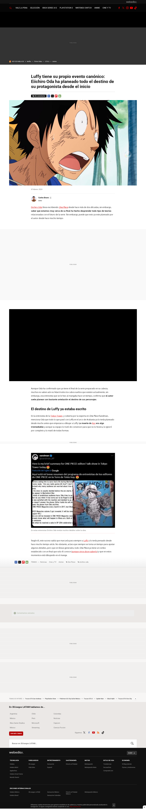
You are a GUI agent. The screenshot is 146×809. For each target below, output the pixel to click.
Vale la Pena (21, 8)
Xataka (12, 764)
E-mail (59, 96)
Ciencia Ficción (59, 728)
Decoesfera (107, 767)
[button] (45, 197)
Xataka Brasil (14, 795)
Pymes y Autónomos (128, 767)
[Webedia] (131, 1)
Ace (93, 423)
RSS (98, 732)
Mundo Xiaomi (14, 777)
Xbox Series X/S (49, 8)
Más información (75, 806)
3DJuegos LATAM (34, 792)
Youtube (131, 8)
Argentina (13, 714)
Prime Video (38, 61)
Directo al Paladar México (71, 793)
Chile (34, 714)
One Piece (71, 562)
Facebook (119, 8)
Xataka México (14, 792)
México (12, 718)
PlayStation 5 (66, 8)
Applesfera (13, 771)
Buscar (132, 743)
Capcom (57, 723)
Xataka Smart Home (16, 774)
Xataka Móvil (14, 767)
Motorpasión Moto (90, 767)
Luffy (86, 540)
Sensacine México (53, 792)
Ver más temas (16, 733)
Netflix (29, 61)
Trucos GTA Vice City (125, 699)
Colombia (57, 714)
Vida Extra (32, 767)
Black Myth (111, 699)
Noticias (43, 562)
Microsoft (35, 723)
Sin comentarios (40, 96)
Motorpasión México (91, 792)
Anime (97, 8)
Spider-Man (100, 699)
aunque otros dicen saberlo (84, 551)
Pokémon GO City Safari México (70, 699)
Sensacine (50, 764)
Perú (33, 718)
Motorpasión (89, 764)
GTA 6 (47, 61)
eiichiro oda (83, 562)
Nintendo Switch (84, 8)
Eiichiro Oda (36, 207)
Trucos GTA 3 (88, 699)
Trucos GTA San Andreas (33, 699)
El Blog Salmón (127, 764)
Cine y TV (107, 8)
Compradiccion (108, 771)
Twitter (123, 8)
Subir (130, 753)
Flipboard (56, 96)
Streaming (35, 728)
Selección (35, 8)
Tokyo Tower (57, 416)
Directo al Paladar (71, 764)
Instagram (127, 8)
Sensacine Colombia (53, 795)
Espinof (49, 767)
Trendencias (107, 764)
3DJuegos (32, 764)
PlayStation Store (50, 699)
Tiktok (135, 8)
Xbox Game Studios (17, 723)
